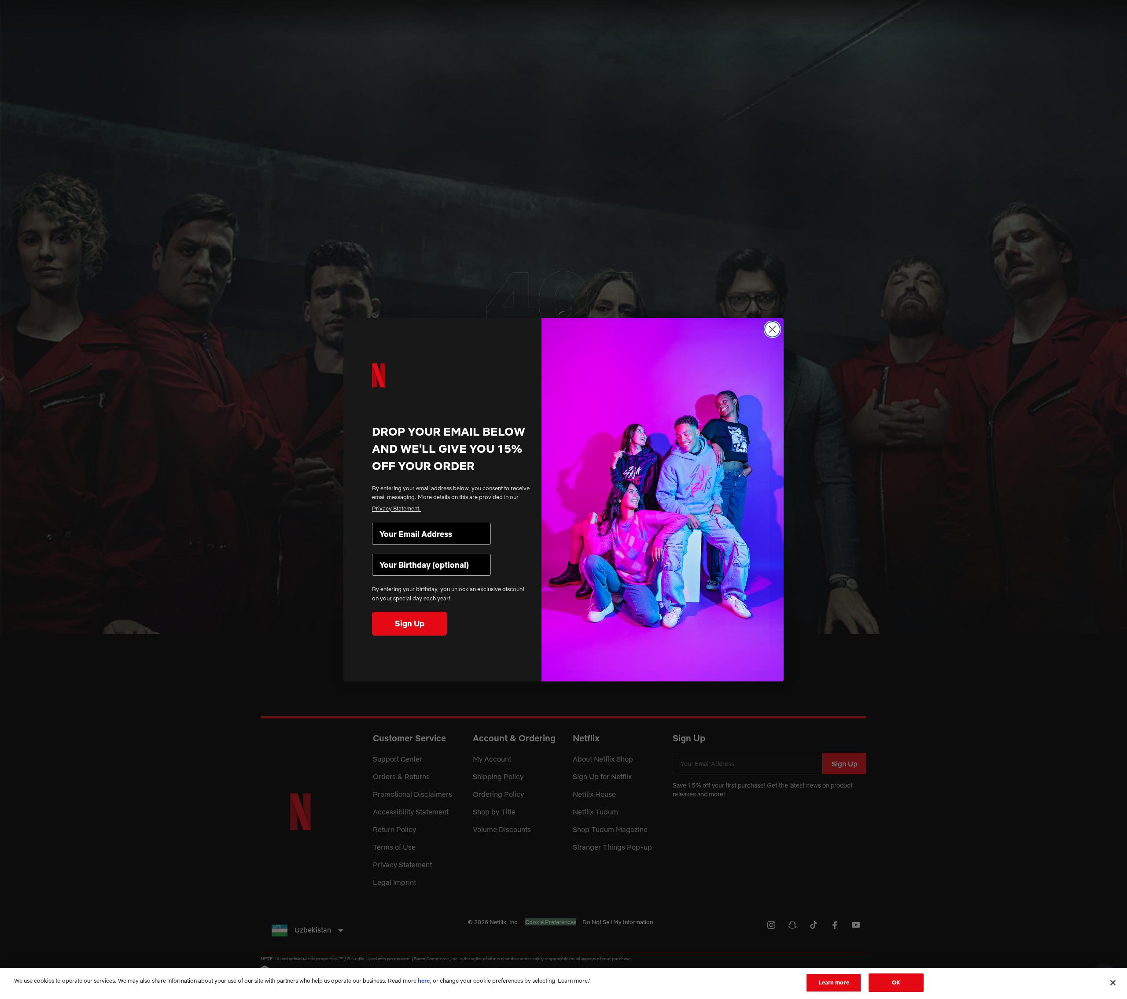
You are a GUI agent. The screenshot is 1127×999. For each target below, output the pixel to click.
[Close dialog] (772, 329)
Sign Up (409, 623)
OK (896, 982)
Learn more (833, 982)
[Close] (1113, 982)
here (424, 980)
